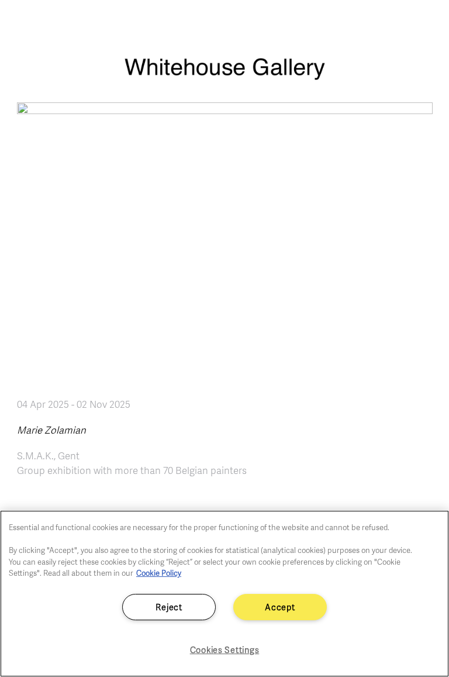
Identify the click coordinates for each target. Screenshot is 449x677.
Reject (169, 607)
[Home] (224, 75)
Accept (280, 607)
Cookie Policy (158, 573)
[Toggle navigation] (427, 23)
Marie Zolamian (51, 430)
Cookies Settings (225, 649)
